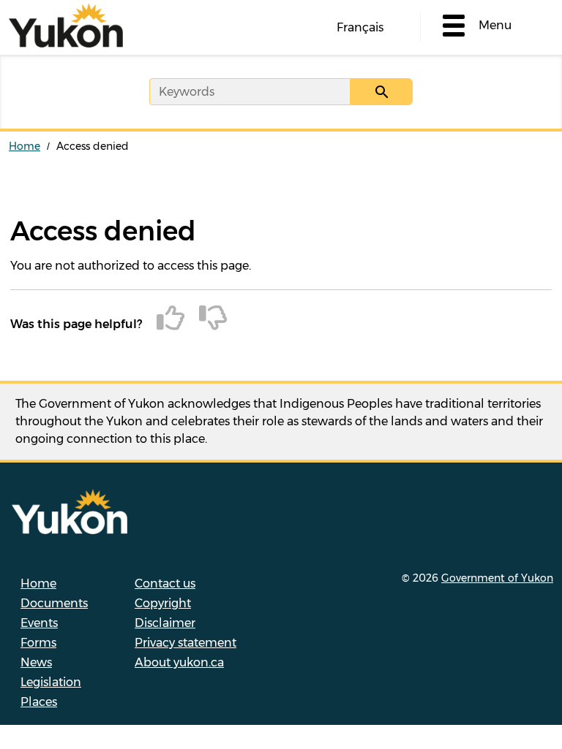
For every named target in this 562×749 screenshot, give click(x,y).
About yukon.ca (179, 662)
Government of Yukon (497, 578)
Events (39, 623)
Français (360, 27)
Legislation (50, 682)
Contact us (165, 583)
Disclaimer (165, 623)
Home (24, 146)
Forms (38, 643)
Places (38, 702)
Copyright (163, 603)
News (36, 662)
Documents (54, 603)
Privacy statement (185, 643)
